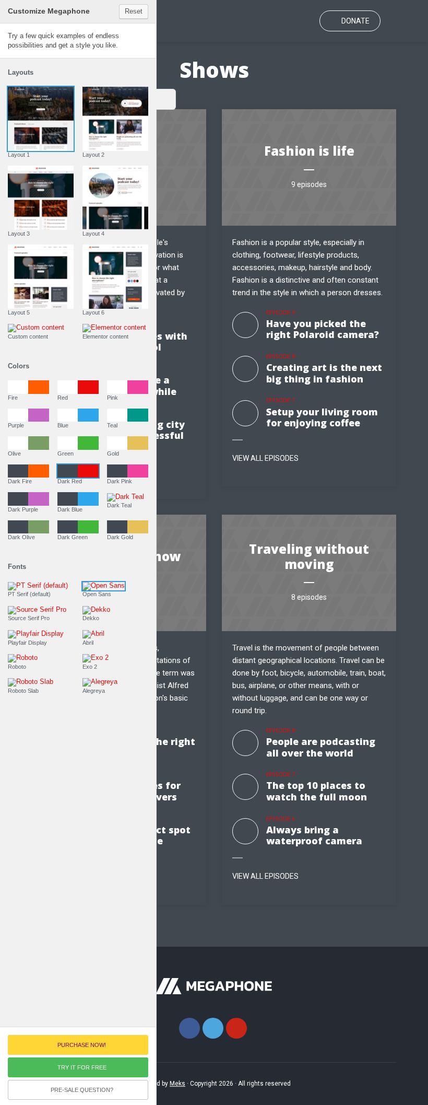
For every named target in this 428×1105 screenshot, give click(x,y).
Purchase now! (81, 1045)
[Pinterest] (236, 1028)
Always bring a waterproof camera (314, 835)
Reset (133, 11)
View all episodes (265, 458)
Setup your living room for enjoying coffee (322, 417)
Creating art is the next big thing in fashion (324, 373)
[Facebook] (189, 1028)
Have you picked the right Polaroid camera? (322, 329)
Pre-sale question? (82, 1090)
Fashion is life (309, 150)
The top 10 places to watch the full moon (316, 791)
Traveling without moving (309, 556)
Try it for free (81, 1067)
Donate (355, 21)
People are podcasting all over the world (320, 747)
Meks (177, 1083)
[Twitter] (213, 1028)
